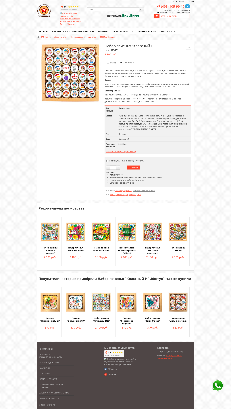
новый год (121, 194)
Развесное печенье (147, 31)
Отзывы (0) (128, 62)
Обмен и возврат (48, 379)
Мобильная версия (49, 398)
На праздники (77, 37)
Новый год (91, 37)
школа (113, 194)
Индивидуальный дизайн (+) (126, 160)
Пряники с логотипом (83, 31)
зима (139, 194)
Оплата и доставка (49, 362)
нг (127, 194)
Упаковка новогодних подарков (51, 386)
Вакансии (44, 368)
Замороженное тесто (123, 31)
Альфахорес (104, 31)
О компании (46, 349)
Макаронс (44, 31)
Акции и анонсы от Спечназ (54, 392)
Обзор (113, 62)
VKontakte (112, 369)
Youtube (112, 374)
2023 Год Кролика (107, 37)
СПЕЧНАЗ (45, 37)
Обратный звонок (183, 12)
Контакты (44, 373)
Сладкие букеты (167, 31)
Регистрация (178, 2)
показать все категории (144, 190)
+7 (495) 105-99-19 (171, 6)
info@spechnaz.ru (166, 12)
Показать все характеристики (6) (121, 151)
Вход (191, 2)
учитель (132, 194)
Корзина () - (169, 16)
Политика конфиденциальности (50, 355)
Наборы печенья (60, 31)
